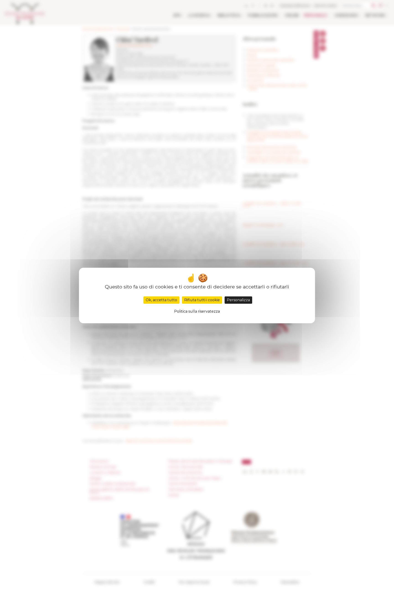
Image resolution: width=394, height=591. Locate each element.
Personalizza (238, 300)
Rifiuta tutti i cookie (202, 300)
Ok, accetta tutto (161, 300)
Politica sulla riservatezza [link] (197, 311)
